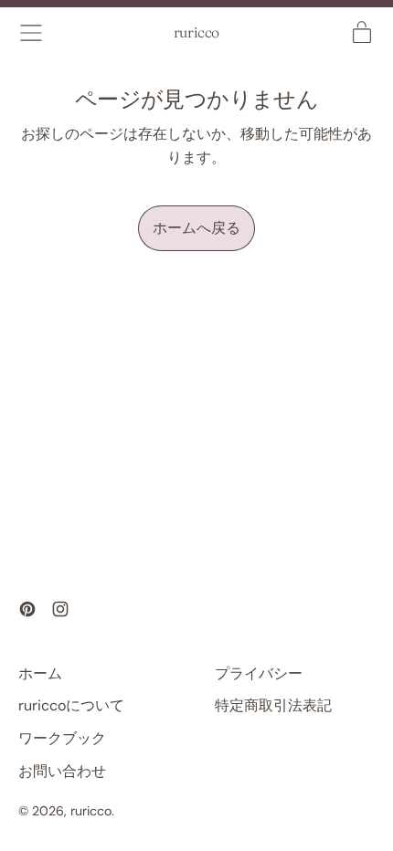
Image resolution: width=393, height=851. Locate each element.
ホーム (40, 673)
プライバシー (259, 673)
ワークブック (62, 738)
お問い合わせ (62, 771)
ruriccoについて (71, 705)
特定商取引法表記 (273, 705)
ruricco (196, 32)
